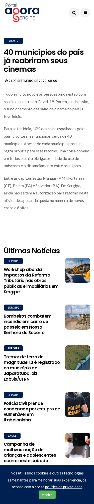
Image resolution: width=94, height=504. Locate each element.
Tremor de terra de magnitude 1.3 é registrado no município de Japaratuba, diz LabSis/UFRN (32, 368)
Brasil (13, 41)
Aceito (47, 494)
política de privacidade (63, 486)
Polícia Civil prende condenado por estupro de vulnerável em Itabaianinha (32, 411)
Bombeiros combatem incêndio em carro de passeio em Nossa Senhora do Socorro (28, 324)
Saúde (12, 436)
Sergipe (13, 261)
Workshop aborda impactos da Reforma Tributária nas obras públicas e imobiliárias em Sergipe (31, 281)
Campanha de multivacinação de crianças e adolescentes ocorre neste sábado (30, 452)
